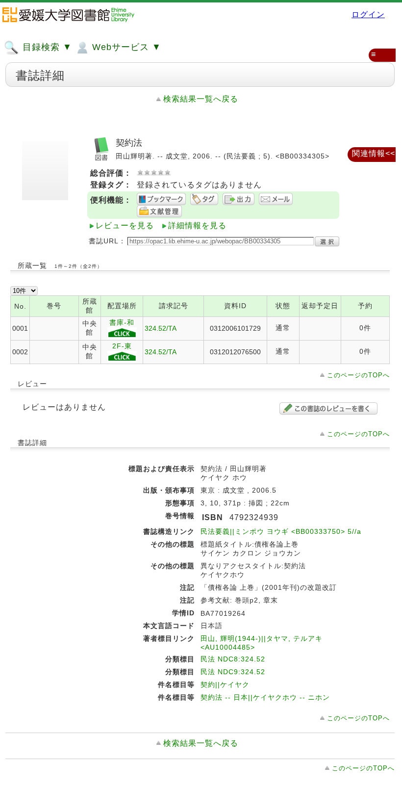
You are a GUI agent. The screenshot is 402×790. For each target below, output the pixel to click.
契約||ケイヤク (225, 684)
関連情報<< (373, 153)
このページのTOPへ (358, 375)
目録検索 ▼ (46, 47)
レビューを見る (125, 225)
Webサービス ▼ (125, 47)
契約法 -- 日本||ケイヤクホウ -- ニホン (265, 697)
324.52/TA (160, 328)
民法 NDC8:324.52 (233, 659)
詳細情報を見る (197, 225)
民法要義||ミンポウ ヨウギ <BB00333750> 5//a (281, 531)
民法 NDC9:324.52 (233, 672)
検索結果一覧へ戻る (200, 99)
